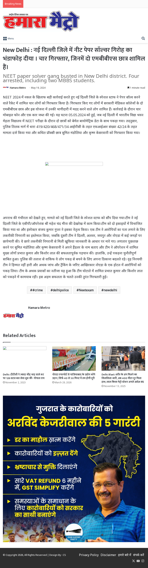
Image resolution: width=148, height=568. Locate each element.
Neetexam (86, 290)
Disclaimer (108, 555)
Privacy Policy (89, 555)
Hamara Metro (18, 87)
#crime (37, 290)
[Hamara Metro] (41, 21)
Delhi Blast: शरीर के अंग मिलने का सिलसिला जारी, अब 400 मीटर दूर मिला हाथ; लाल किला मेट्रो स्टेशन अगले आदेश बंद (123, 378)
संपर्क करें (138, 555)
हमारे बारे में (124, 555)
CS (64, 555)
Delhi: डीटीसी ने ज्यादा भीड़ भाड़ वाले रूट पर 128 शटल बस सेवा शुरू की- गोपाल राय (24, 376)
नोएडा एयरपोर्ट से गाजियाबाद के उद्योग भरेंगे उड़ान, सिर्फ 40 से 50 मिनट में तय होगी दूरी (73, 376)
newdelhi (110, 290)
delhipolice (61, 290)
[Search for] (143, 38)
